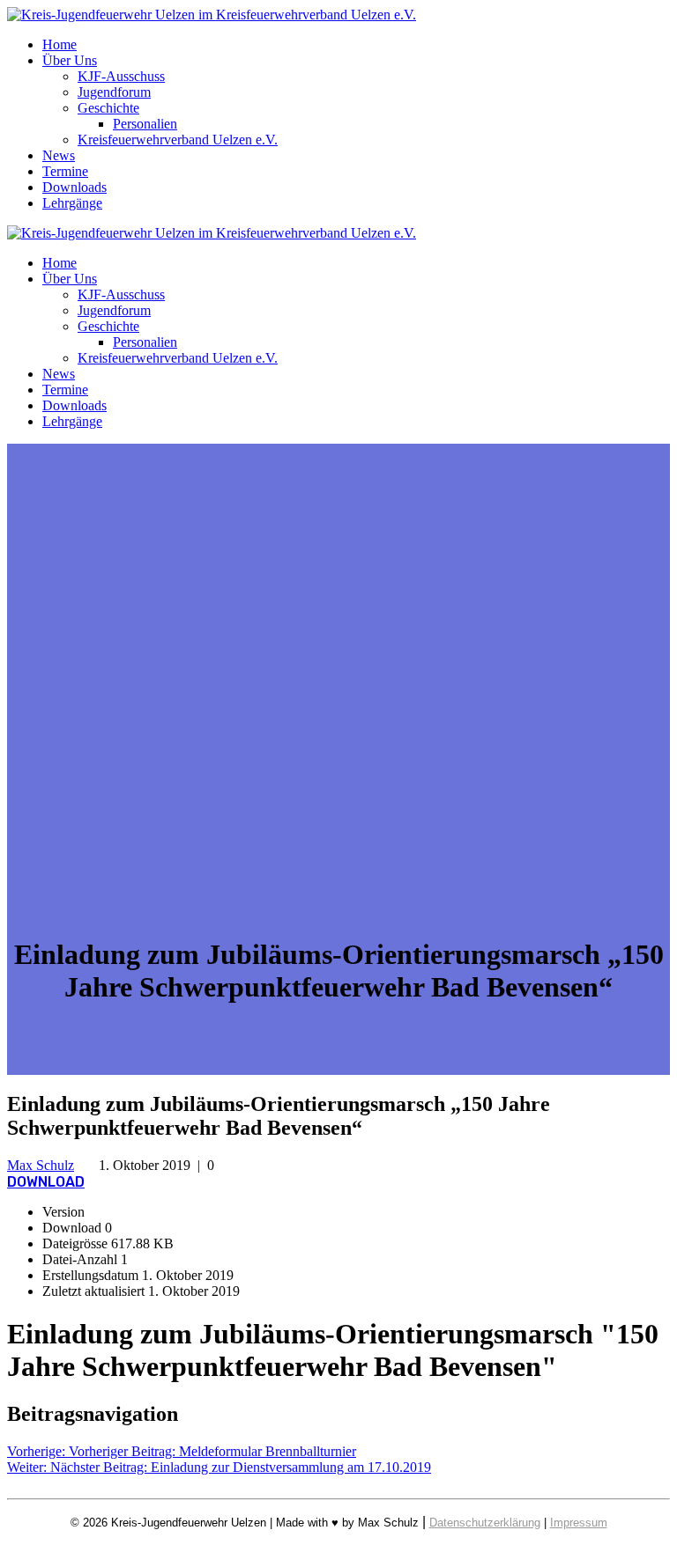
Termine (65, 171)
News (58, 155)
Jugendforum (114, 92)
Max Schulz (40, 1165)
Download (46, 1181)
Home (59, 44)
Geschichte (108, 107)
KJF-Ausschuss (121, 76)
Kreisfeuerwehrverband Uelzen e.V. (178, 139)
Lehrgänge (72, 202)
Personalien (145, 123)
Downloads (74, 187)
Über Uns (69, 60)
